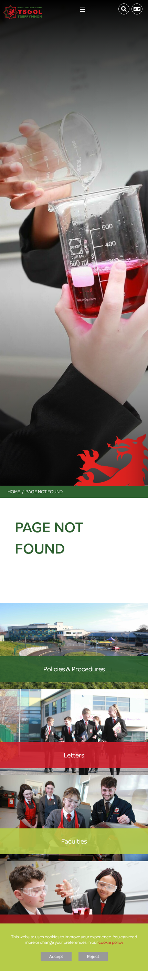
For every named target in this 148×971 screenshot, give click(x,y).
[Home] (22, 7)
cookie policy (110, 942)
